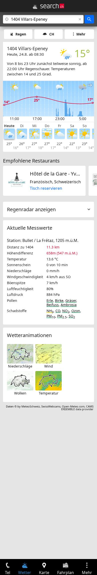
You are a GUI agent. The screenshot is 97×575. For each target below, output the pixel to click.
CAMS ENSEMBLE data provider (77, 407)
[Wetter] (35, 6)
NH (50, 310)
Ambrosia (69, 304)
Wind (48, 366)
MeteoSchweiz (30, 406)
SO (72, 316)
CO (57, 310)
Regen (20, 34)
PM (51, 316)
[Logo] (52, 5)
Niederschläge (20, 366)
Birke (59, 300)
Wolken (20, 393)
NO (65, 310)
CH (51, 34)
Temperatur (48, 393)
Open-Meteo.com (73, 406)
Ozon (75, 310)
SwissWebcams (50, 406)
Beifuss (53, 304)
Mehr (80, 34)
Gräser (70, 300)
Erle (50, 300)
